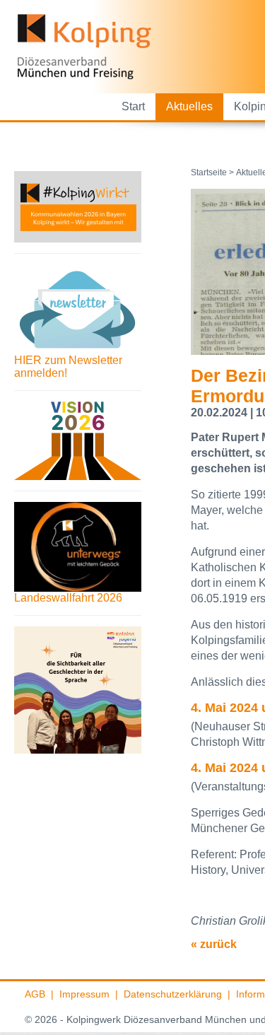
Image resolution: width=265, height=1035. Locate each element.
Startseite (209, 172)
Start (133, 106)
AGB (35, 994)
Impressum (84, 994)
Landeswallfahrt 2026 (68, 598)
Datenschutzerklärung (173, 994)
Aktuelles (189, 106)
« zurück (214, 944)
